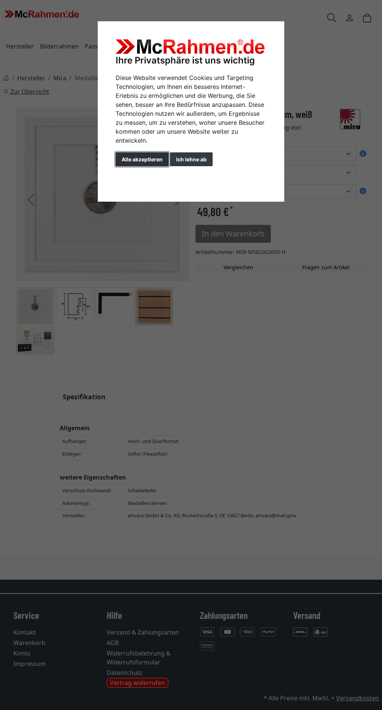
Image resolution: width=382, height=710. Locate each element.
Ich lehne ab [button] (191, 159)
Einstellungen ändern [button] (149, 175)
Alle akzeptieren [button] (142, 159)
